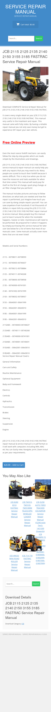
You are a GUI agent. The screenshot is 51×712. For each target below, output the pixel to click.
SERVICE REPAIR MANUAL (25, 9)
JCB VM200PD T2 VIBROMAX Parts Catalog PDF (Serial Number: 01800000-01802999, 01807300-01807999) (40, 549)
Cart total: (27, 24)
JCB (23, 624)
